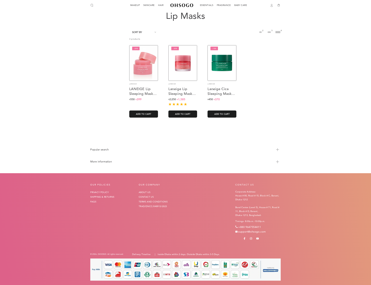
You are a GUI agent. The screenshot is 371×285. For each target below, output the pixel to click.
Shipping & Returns (102, 197)
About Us (144, 192)
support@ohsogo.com (252, 232)
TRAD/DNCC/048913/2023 (153, 206)
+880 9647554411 (249, 227)
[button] (92, 5)
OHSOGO (102, 254)
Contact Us (146, 197)
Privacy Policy (99, 192)
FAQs (93, 201)
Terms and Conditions (153, 201)
